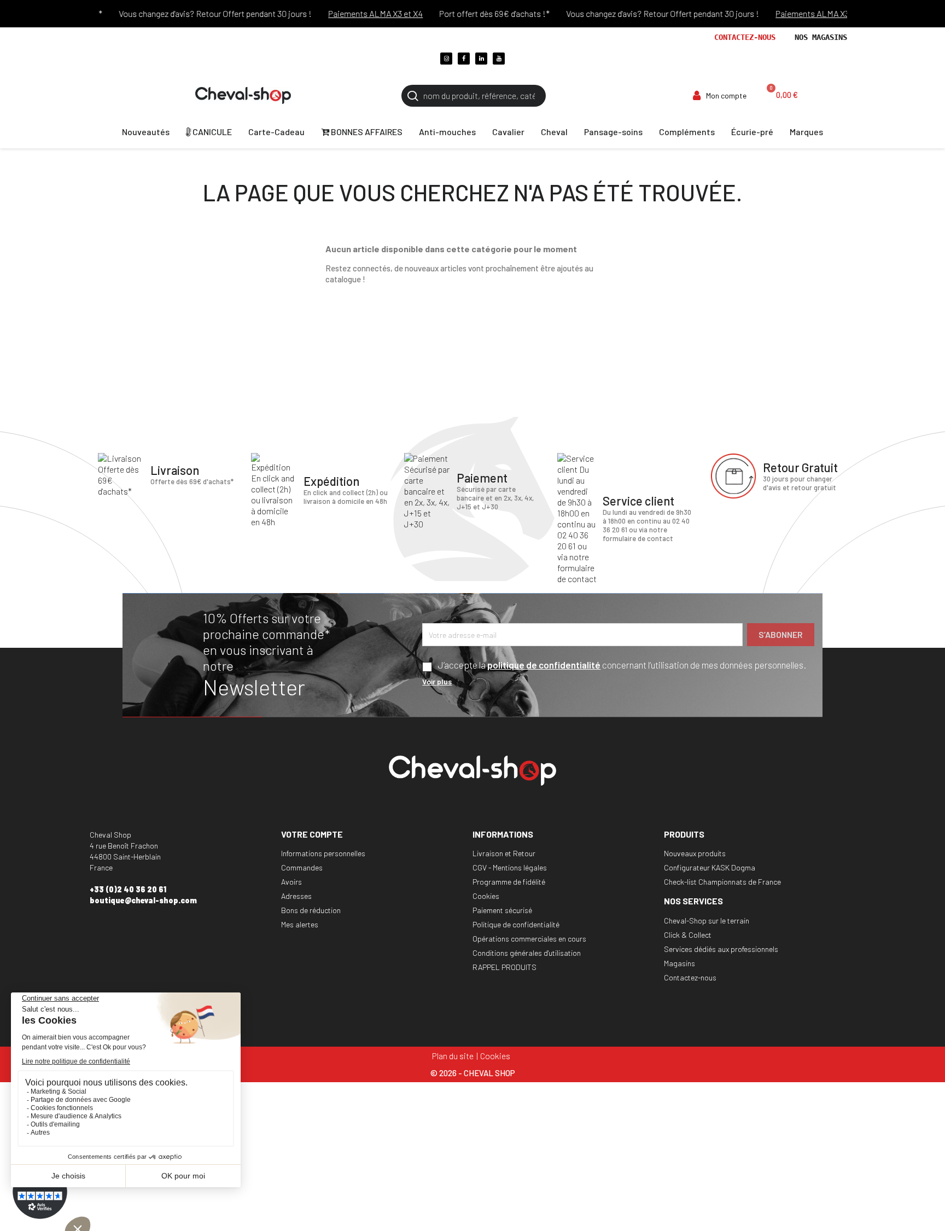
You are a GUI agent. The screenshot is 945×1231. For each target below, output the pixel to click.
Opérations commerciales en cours (529, 938)
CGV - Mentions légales (509, 867)
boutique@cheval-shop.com (143, 900)
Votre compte (312, 834)
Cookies (485, 896)
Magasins (679, 963)
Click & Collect (687, 934)
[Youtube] (499, 59)
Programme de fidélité (508, 881)
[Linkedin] (481, 59)
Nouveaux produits (695, 853)
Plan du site (453, 1055)
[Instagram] (446, 59)
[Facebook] (464, 59)
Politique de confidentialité (515, 924)
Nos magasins (821, 37)
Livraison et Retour (503, 853)
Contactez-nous (744, 37)
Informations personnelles (323, 853)
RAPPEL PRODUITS (504, 967)
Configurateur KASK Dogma (709, 867)
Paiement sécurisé (502, 910)
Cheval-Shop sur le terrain (706, 920)
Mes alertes (299, 924)
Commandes (302, 867)
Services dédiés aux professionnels (721, 949)
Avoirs (291, 881)
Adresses (296, 896)
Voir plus (437, 681)
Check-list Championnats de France (722, 881)
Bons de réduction (311, 910)
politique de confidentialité (543, 664)
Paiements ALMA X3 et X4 (359, 13)
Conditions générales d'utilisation (526, 952)
